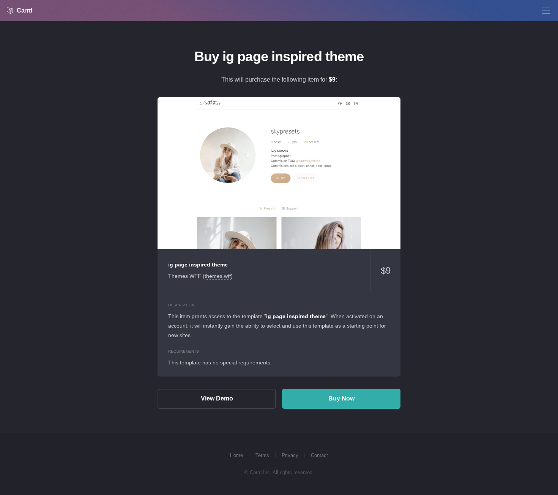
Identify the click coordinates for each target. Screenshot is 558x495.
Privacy (290, 455)
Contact (319, 455)
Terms (262, 455)
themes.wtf (218, 276)
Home (236, 455)
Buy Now (341, 398)
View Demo (279, 173)
